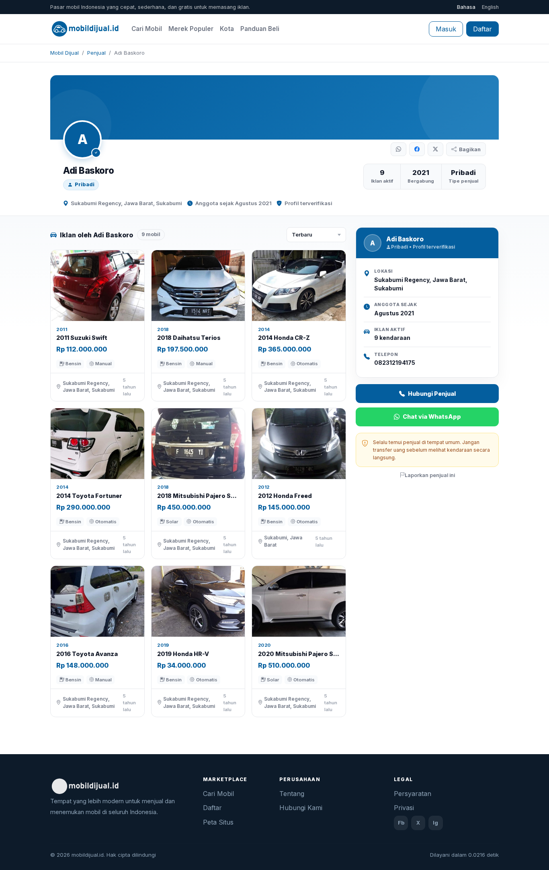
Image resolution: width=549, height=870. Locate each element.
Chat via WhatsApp (432, 416)
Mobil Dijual (64, 52)
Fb (401, 822)
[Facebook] (417, 149)
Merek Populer (190, 29)
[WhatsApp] (398, 149)
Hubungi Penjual (432, 393)
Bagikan (470, 149)
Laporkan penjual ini (430, 475)
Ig (435, 822)
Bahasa (466, 7)
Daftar (482, 29)
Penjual (96, 52)
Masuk (446, 29)
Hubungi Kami (300, 808)
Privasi (404, 808)
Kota (227, 29)
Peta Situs (218, 822)
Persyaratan (412, 794)
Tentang (291, 794)
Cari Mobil (146, 29)
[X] (435, 149)
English (490, 7)
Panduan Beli (259, 29)
